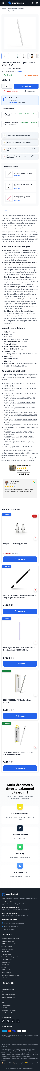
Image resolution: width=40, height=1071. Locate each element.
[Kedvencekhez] (35, 538)
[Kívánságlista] (32, 3)
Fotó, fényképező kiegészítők (10, 975)
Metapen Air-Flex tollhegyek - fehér (15, 544)
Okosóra (4, 967)
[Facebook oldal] (3, 1021)
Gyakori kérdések (6, 1005)
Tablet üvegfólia (6, 954)
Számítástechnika (6, 959)
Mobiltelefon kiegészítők (8, 944)
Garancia (4, 1007)
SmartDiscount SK (6, 1013)
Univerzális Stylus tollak (8, 10)
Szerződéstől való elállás (8, 1010)
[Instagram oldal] (8, 1021)
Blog (2, 1002)
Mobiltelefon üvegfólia (7, 941)
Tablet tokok (5, 951)
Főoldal (3, 8)
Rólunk (3, 987)
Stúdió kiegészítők (6, 972)
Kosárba (27, 86)
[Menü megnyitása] (3, 3)
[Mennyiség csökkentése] (3, 86)
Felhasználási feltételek (8, 997)
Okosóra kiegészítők (7, 946)
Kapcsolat (4, 1000)
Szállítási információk (7, 989)
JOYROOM (18, 71)
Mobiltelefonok (5, 970)
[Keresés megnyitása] (28, 3)
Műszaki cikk (5, 964)
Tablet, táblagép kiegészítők (16, 8)
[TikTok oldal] (13, 1021)
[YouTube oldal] (18, 1021)
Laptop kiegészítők (7, 949)
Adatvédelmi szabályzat (8, 994)
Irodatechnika (5, 962)
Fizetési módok (5, 992)
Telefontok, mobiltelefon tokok (10, 938)
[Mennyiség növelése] (11, 86)
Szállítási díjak (13, 102)
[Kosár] (37, 3)
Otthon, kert (4, 978)
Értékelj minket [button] (24, 474)
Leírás (5, 210)
